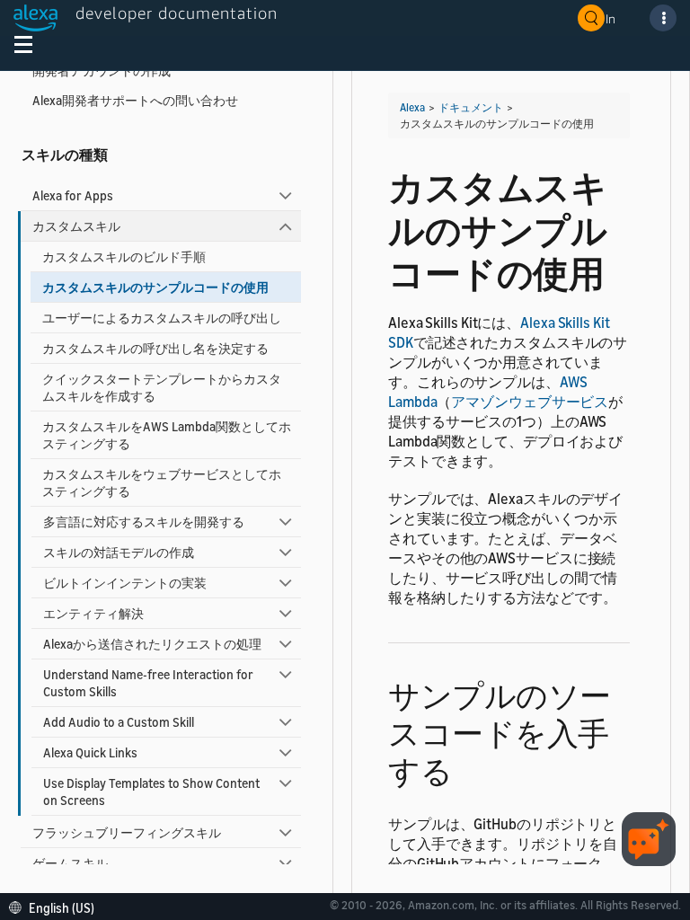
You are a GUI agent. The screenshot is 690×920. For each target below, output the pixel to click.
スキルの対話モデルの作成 (118, 552)
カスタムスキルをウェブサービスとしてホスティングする (161, 482)
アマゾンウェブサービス (529, 402)
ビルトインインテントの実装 (125, 582)
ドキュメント (470, 107)
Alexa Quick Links (90, 752)
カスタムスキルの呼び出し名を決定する (155, 348)
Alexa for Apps (72, 195)
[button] (56, 906)
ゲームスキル (70, 863)
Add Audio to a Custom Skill (118, 722)
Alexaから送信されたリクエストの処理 (152, 643)
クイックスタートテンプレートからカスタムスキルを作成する (161, 387)
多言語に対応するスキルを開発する (143, 521)
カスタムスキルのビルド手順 (124, 256)
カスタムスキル (76, 226)
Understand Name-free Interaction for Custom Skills (148, 683)
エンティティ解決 (93, 613)
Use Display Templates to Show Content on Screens (151, 791)
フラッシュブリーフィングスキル (126, 832)
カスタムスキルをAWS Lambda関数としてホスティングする (166, 435)
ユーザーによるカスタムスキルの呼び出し (161, 317)
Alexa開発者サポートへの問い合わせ (135, 100)
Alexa (412, 107)
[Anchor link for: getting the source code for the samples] (467, 768)
